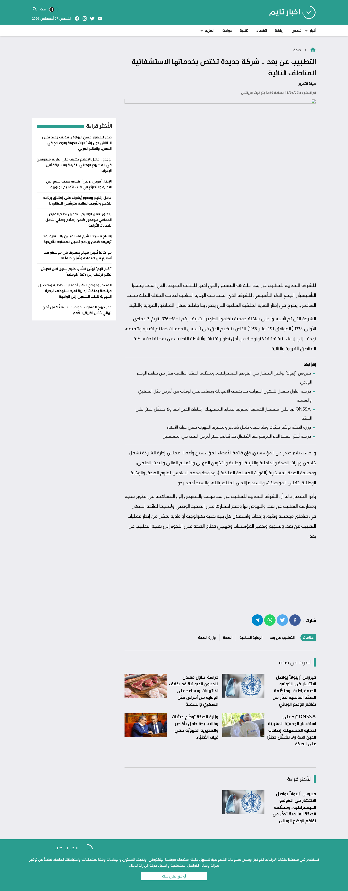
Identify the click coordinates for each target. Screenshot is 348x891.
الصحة (227, 637)
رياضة (279, 30)
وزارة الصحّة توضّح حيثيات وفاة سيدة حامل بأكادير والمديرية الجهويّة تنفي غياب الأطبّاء (239, 427)
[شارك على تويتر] (282, 620)
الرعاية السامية (251, 637)
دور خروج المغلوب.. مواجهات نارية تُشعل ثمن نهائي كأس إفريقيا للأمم (77, 310)
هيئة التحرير (307, 83)
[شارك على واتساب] (270, 620)
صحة (297, 50)
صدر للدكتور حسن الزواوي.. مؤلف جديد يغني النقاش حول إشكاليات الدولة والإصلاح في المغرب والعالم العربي (77, 143)
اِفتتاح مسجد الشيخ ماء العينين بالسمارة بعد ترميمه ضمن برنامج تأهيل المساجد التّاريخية (77, 239)
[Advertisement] (220, 243)
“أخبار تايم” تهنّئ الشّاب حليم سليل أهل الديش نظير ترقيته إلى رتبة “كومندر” (76, 271)
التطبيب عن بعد (282, 637)
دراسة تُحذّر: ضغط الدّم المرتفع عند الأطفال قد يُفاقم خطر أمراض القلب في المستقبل (237, 436)
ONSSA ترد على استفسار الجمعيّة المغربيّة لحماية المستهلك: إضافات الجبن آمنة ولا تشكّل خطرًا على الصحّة (291, 730)
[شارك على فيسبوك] (295, 620)
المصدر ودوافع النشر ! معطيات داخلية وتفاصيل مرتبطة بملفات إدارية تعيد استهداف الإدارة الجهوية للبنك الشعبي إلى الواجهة (75, 291)
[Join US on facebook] (77, 18)
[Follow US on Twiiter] (92, 18)
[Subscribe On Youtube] (100, 18)
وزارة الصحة (207, 637)
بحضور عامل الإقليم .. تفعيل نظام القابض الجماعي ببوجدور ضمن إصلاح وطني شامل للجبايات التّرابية (78, 219)
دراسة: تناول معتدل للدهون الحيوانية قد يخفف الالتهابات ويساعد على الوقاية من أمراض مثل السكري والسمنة (193, 690)
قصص (296, 30)
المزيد (209, 30)
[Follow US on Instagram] (85, 18)
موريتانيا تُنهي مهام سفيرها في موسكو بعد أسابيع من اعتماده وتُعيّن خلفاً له (78, 255)
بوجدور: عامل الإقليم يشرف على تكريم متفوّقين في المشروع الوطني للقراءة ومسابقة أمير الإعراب (74, 165)
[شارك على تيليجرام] (257, 620)
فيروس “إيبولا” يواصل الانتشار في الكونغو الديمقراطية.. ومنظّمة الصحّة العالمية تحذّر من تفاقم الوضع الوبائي (294, 690)
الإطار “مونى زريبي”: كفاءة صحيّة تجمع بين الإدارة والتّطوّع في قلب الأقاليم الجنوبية (79, 184)
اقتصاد (261, 30)
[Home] (313, 49)
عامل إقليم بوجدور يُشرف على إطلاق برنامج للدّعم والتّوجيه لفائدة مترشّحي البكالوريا (77, 200)
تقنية (244, 30)
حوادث (227, 30)
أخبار (313, 30)
